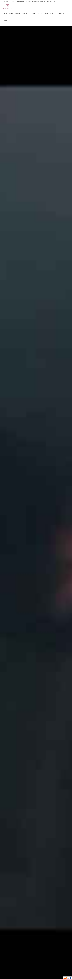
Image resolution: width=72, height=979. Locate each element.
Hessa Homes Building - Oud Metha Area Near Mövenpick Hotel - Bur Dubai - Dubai (36, 1)
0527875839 (12, 1)
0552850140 (6, 1)
